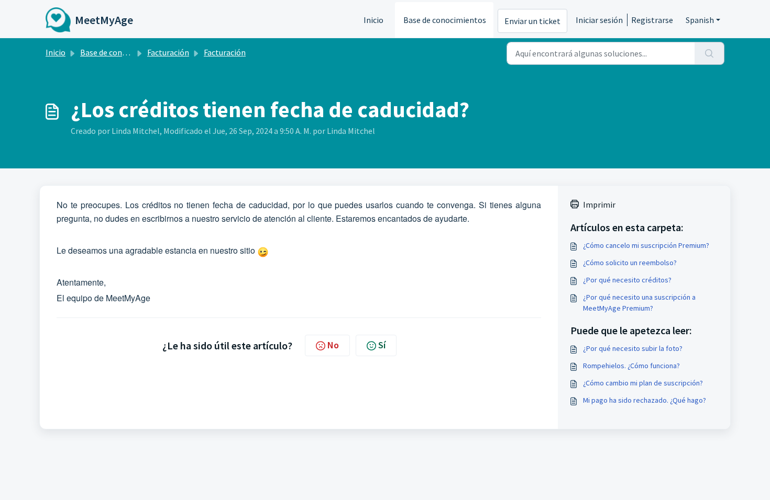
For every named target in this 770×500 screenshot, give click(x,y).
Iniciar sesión (599, 20)
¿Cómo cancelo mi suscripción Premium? (646, 245)
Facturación (168, 52)
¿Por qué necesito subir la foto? (633, 348)
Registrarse (652, 20)
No (333, 345)
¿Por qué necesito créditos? (627, 280)
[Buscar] (709, 53)
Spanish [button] (700, 20)
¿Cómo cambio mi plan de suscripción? (643, 383)
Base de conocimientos (444, 20)
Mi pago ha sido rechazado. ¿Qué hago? (644, 400)
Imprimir (599, 204)
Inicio (373, 20)
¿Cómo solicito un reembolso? (630, 262)
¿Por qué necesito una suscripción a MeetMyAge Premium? (639, 302)
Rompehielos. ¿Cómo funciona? (631, 365)
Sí (382, 345)
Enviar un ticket (532, 21)
